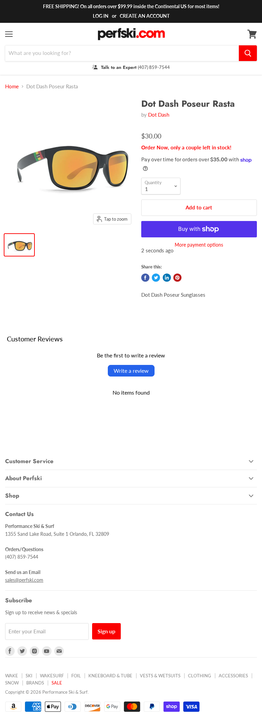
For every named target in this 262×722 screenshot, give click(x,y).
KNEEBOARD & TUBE (110, 675)
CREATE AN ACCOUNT (145, 16)
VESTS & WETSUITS (160, 675)
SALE (57, 683)
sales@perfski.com (24, 580)
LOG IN (100, 16)
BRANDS (35, 683)
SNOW (12, 683)
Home (12, 86)
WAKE (11, 675)
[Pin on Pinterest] (177, 278)
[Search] (248, 53)
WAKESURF (52, 675)
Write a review (131, 370)
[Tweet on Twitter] (156, 278)
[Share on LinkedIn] (167, 278)
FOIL (76, 675)
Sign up (106, 631)
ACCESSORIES (233, 675)
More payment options (199, 245)
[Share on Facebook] (145, 278)
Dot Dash (158, 115)
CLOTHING (199, 675)
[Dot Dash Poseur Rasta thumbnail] (19, 245)
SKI (29, 675)
